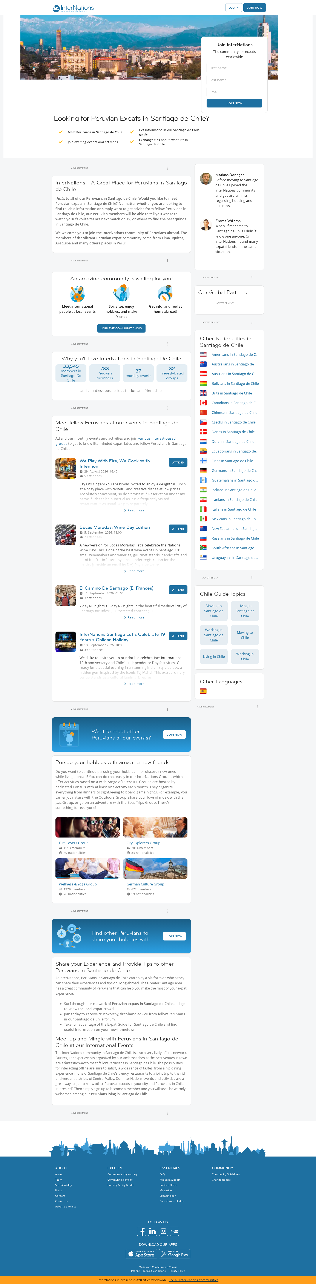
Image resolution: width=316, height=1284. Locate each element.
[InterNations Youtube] (174, 1231)
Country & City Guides (121, 1185)
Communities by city (119, 1179)
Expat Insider (168, 1196)
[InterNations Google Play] (174, 1253)
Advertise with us (65, 1206)
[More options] (167, 168)
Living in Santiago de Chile (245, 610)
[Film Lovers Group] (89, 836)
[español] (203, 691)
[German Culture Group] (157, 878)
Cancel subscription (172, 1201)
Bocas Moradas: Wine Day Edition (115, 527)
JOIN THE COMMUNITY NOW (121, 328)
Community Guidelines (226, 1174)
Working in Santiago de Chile (213, 635)
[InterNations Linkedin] (152, 1231)
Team (58, 1179)
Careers (60, 1196)
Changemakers (221, 1179)
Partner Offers (169, 1185)
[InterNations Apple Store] (141, 1253)
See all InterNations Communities (193, 1280)
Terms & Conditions (154, 1270)
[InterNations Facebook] (141, 1231)
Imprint (135, 1270)
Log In (234, 7)
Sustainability (63, 1185)
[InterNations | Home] (72, 9)
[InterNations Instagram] (163, 1231)
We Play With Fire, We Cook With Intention (115, 463)
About (59, 1174)
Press (58, 1190)
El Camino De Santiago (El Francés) (116, 588)
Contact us (61, 1201)
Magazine (166, 1190)
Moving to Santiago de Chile (213, 610)
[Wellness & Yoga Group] (89, 878)
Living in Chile (214, 656)
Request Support (170, 1179)
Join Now (254, 7)
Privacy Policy (177, 1270)
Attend (178, 462)
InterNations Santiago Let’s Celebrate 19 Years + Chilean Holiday (122, 637)
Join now (234, 103)
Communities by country (122, 1174)
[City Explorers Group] (157, 836)
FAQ (162, 1174)
